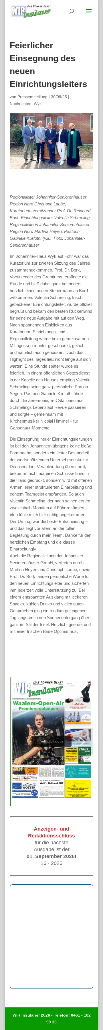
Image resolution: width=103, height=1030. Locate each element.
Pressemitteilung (32, 96)
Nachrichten (20, 103)
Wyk (37, 103)
